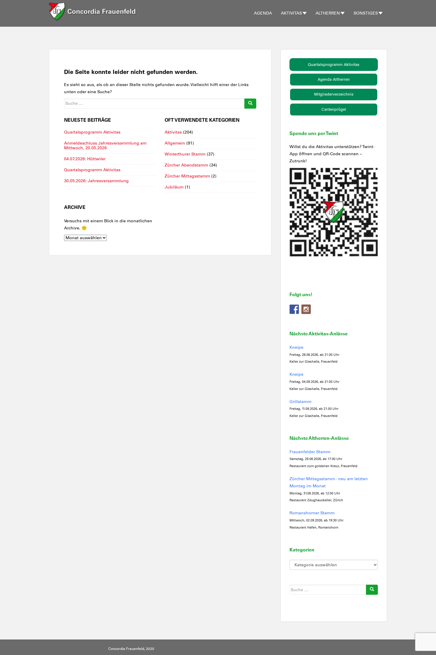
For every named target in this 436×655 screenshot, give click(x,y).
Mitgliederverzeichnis (334, 94)
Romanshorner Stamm (312, 513)
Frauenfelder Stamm (309, 451)
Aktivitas (291, 13)
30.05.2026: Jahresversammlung (96, 180)
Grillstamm (300, 401)
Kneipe (296, 347)
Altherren (328, 13)
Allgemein (175, 143)
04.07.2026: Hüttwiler (85, 158)
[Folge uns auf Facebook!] (294, 309)
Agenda (263, 13)
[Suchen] (250, 104)
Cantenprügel (334, 109)
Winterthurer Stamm (185, 154)
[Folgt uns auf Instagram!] (306, 309)
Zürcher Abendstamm (186, 165)
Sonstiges (366, 13)
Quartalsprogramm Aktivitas (92, 132)
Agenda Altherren (334, 79)
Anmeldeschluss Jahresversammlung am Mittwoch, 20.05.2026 (105, 145)
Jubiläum (174, 187)
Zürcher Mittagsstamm (187, 176)
